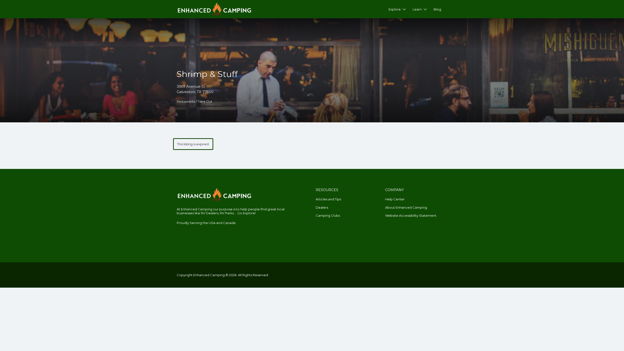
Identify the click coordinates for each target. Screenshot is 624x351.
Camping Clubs (328, 215)
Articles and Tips (328, 199)
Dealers (322, 207)
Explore (395, 9)
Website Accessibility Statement (410, 215)
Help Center (395, 199)
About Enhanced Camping (406, 207)
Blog (437, 9)
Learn (417, 9)
